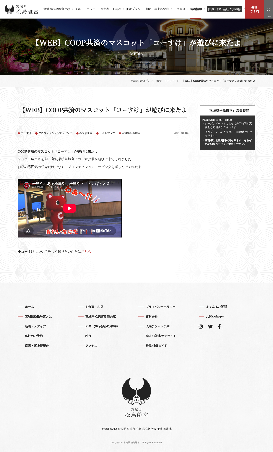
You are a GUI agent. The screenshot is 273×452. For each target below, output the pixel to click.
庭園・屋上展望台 (157, 9)
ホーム (29, 306)
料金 (88, 335)
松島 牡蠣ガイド (156, 345)
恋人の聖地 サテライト (161, 335)
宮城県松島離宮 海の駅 (100, 316)
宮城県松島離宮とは (56, 9)
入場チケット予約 (158, 326)
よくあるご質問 (216, 306)
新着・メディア (35, 326)
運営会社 (152, 316)
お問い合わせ (215, 316)
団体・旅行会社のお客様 (224, 9)
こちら (86, 251)
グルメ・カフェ (85, 9)
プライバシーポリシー (161, 306)
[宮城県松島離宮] (21, 9)
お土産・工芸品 (110, 9)
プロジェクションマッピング (55, 133)
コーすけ (26, 133)
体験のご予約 (34, 335)
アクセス (180, 9)
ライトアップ (107, 133)
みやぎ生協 (85, 133)
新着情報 (196, 9)
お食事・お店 (94, 306)
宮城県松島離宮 (131, 133)
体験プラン (133, 9)
